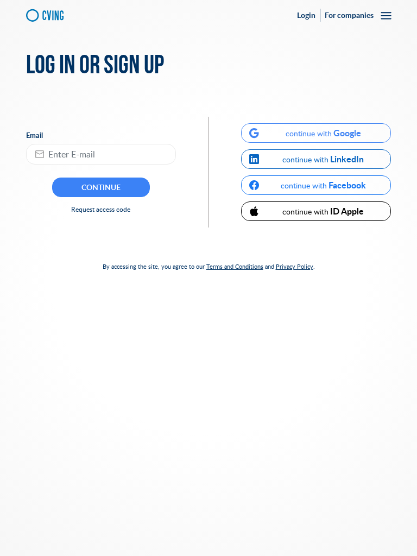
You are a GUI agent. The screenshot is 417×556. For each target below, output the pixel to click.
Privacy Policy (294, 266)
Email (34, 135)
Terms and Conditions (234, 266)
